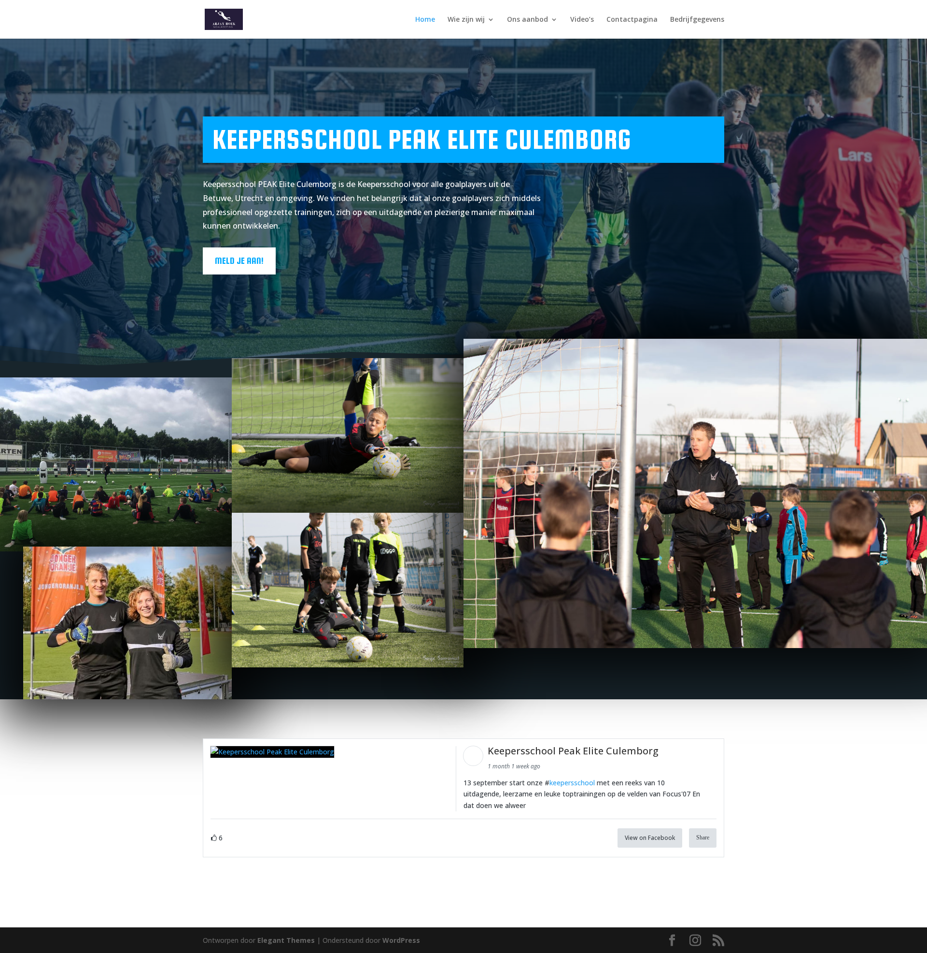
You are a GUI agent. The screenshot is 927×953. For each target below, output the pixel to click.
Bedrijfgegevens (697, 20)
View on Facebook (650, 838)
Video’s (582, 20)
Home (425, 20)
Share (702, 837)
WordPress (401, 940)
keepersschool (572, 782)
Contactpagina (632, 20)
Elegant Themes (286, 940)
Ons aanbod (527, 20)
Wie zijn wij (466, 20)
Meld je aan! (239, 261)
